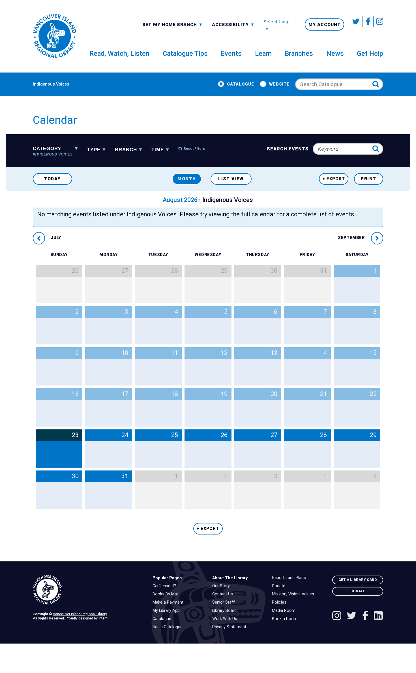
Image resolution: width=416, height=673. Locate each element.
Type (93, 150)
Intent (103, 618)
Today (52, 178)
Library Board (226, 610)
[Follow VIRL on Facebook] (368, 21)
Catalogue (240, 84)
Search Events (288, 149)
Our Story (222, 586)
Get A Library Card (357, 580)
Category (53, 149)
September (352, 238)
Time (157, 150)
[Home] (88, 590)
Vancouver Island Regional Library (80, 614)
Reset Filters (194, 149)
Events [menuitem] (231, 53)
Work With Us (226, 619)
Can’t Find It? (165, 586)
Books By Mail (167, 594)
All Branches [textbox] (160, 24)
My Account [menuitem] (324, 24)
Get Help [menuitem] (370, 53)
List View (231, 178)
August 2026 (180, 199)
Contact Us (224, 594)
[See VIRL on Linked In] (378, 616)
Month (186, 178)
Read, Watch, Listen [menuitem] (119, 53)
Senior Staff (225, 602)
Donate (280, 586)
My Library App (167, 610)
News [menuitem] (335, 53)
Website (279, 84)
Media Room (285, 610)
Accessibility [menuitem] (233, 24)
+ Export (334, 178)
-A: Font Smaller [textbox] (233, 24)
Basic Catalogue (169, 627)
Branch (126, 150)
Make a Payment (169, 602)
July (55, 238)
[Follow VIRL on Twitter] (356, 21)
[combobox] (172, 24)
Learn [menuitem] (263, 53)
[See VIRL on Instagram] (378, 21)
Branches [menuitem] (299, 53)
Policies (280, 602)
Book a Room (286, 619)
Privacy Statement (230, 627)
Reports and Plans (290, 578)
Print (368, 178)
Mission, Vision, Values (294, 594)
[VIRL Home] (54, 36)
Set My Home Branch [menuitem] (170, 24)
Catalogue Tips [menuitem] (185, 53)
